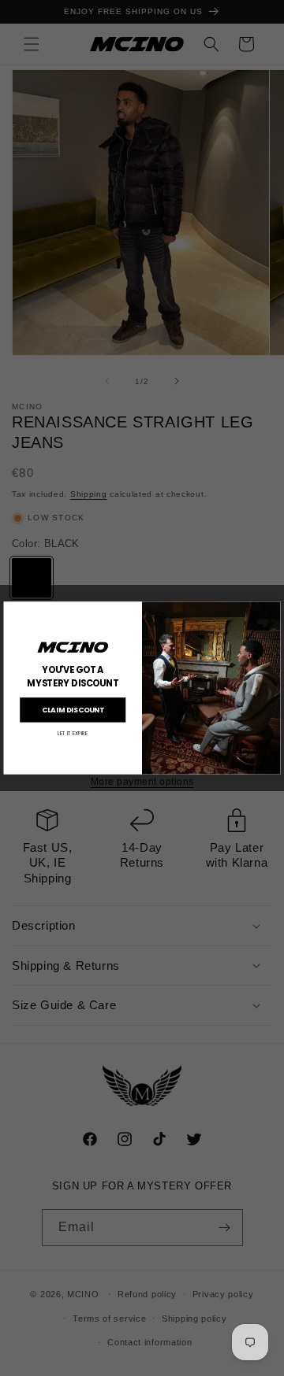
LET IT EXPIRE (73, 733)
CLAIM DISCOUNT (73, 710)
